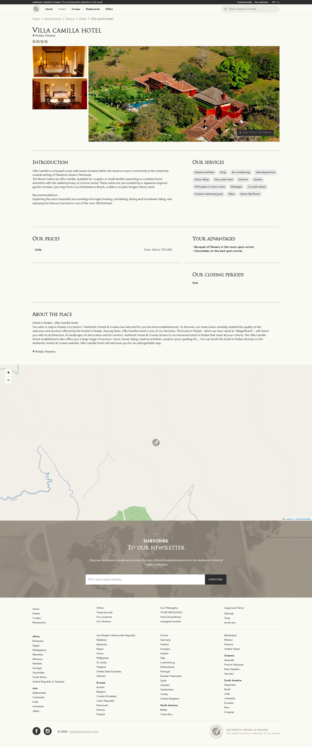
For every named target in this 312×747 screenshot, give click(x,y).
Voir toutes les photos (257, 132)
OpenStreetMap (303, 518)
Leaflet (288, 518)
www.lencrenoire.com (84, 732)
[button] (156, 442)
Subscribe (216, 579)
